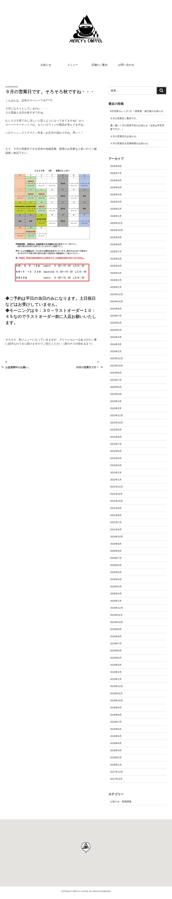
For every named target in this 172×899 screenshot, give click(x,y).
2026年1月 (116, 216)
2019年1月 (116, 679)
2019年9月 (116, 629)
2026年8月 (116, 166)
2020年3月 (116, 586)
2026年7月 (116, 173)
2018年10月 (116, 700)
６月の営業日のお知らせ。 (124, 136)
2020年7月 (116, 558)
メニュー (72, 64)
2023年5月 (116, 387)
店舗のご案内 (99, 64)
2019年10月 (116, 622)
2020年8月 (116, 551)
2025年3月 (116, 273)
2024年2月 (116, 351)
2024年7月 (116, 315)
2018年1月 (116, 764)
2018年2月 (116, 757)
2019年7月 (116, 643)
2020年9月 (116, 543)
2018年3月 (116, 750)
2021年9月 (116, 508)
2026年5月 (116, 187)
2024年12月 (116, 294)
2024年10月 (116, 301)
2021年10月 (116, 501)
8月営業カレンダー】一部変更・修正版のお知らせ (136, 111)
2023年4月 (116, 394)
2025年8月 (116, 244)
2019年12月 (116, 608)
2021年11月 (116, 494)
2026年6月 (116, 180)
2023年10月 (116, 365)
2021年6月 (116, 529)
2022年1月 (116, 479)
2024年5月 (116, 330)
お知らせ (45, 64)
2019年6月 (116, 650)
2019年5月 (116, 657)
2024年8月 (116, 308)
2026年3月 (116, 201)
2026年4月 (116, 194)
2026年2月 (116, 208)
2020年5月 (116, 572)
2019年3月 (116, 664)
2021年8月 (116, 515)
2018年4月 (116, 743)
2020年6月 (116, 565)
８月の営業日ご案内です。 (124, 118)
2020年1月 (116, 600)
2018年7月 (116, 721)
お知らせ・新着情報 (120, 801)
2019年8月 (116, 636)
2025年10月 (116, 230)
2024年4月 (116, 337)
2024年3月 (116, 344)
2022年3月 (116, 465)
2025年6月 (116, 258)
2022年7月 (116, 444)
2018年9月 (116, 707)
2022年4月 (116, 458)
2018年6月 (116, 729)
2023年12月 (116, 358)
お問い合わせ (126, 64)
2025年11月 (116, 223)
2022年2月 (116, 472)
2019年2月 (116, 672)
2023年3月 (116, 401)
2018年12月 (116, 686)
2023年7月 (116, 380)
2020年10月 (116, 536)
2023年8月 (116, 372)
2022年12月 (116, 415)
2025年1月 (116, 287)
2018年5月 (116, 736)
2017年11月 (116, 778)
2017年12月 (116, 771)
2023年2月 (116, 408)
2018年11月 (116, 693)
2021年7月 (116, 522)
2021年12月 (116, 486)
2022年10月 (116, 422)
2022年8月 (116, 437)
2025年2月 (116, 280)
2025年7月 (116, 251)
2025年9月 (116, 237)
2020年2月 (116, 593)
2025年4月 (116, 265)
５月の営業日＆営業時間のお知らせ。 (130, 143)
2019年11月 (116, 615)
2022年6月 (116, 451)
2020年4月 (116, 579)
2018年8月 (116, 714)
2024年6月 (116, 322)
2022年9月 (116, 429)
